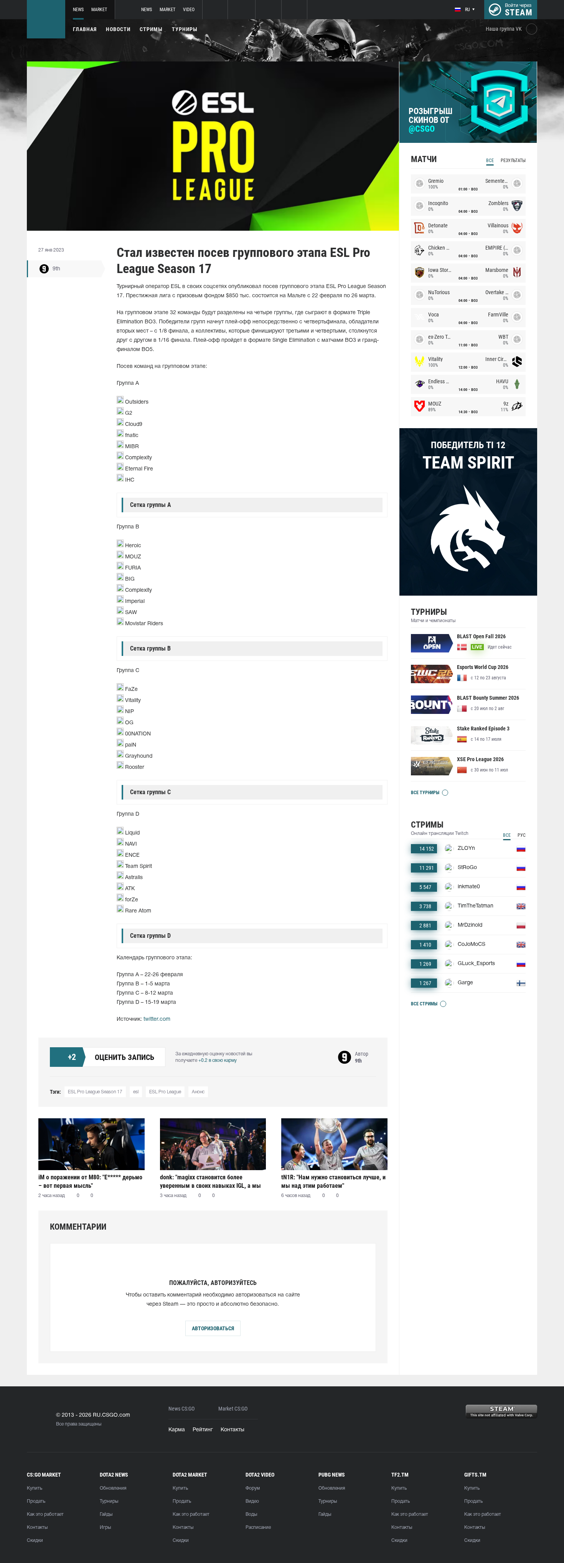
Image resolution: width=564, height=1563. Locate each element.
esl (136, 1092)
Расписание (258, 1527)
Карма (176, 1429)
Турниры (185, 29)
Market (99, 9)
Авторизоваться (213, 1328)
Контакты (232, 1429)
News (78, 9)
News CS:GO (181, 1408)
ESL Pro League (165, 1092)
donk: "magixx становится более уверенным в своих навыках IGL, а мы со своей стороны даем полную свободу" (210, 1181)
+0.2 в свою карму (217, 1060)
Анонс (198, 1092)
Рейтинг (203, 1429)
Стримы (151, 29)
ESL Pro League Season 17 (95, 1092)
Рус (522, 835)
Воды (251, 1514)
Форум (253, 1488)
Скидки (35, 1540)
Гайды (106, 1514)
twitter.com (156, 1019)
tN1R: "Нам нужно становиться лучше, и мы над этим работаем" (333, 1181)
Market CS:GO (232, 1408)
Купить (34, 1488)
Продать (36, 1501)
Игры (105, 1527)
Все (490, 160)
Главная (85, 29)
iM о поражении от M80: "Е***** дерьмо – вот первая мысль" (90, 1181)
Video (189, 9)
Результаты (513, 160)
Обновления (113, 1488)
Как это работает (45, 1514)
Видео (252, 1501)
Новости (118, 29)
